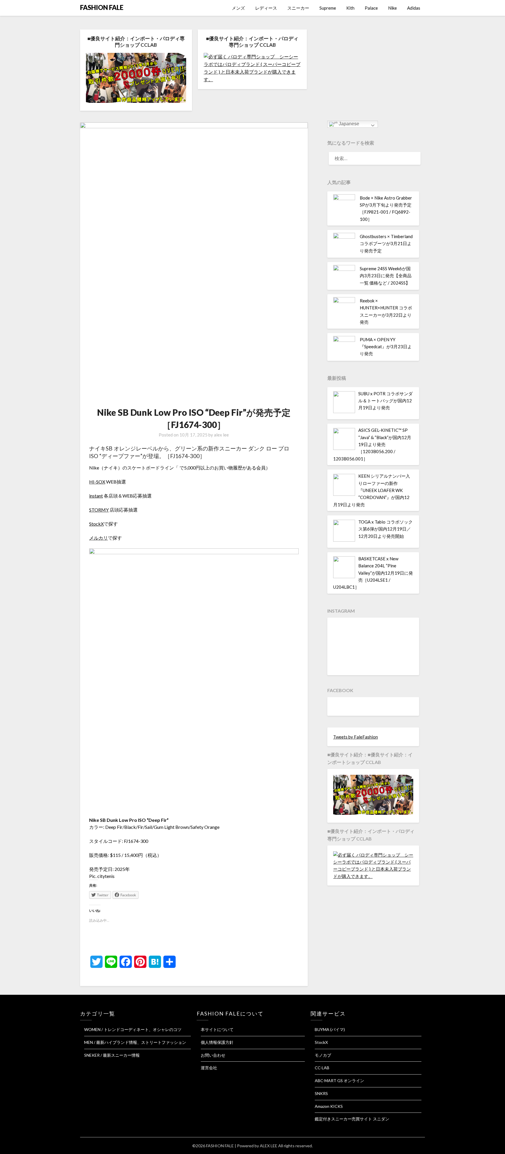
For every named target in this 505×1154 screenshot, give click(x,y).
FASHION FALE (101, 7)
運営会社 (209, 1067)
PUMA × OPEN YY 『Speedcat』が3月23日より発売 (386, 346)
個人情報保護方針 (217, 1042)
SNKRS (321, 1093)
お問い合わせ (213, 1055)
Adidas (413, 8)
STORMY (99, 509)
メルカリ (98, 537)
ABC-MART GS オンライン (339, 1080)
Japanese (348, 123)
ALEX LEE (268, 1145)
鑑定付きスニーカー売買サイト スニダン (352, 1118)
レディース (266, 8)
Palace (371, 8)
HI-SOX (97, 481)
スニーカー (298, 8)
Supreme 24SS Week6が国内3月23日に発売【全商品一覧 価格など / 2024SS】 (385, 275)
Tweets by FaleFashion (355, 736)
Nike (392, 8)
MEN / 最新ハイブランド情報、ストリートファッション (135, 1042)
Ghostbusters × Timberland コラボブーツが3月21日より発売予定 (386, 243)
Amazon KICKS (329, 1106)
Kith (350, 8)
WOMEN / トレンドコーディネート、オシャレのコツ (132, 1029)
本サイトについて (217, 1029)
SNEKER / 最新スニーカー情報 (112, 1055)
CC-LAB (322, 1067)
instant (96, 495)
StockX (96, 523)
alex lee (221, 434)
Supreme (327, 8)
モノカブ (323, 1055)
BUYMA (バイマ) (330, 1029)
